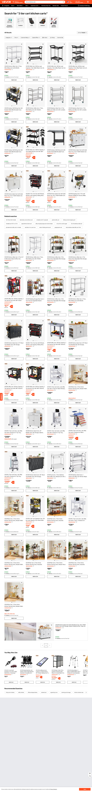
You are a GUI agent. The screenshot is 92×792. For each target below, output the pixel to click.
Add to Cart (14, 80)
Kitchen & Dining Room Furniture (18, 9)
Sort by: (79, 32)
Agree (85, 789)
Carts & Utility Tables (29, 9)
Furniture (9, 9)
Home (5, 9)
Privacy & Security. (53, 789)
